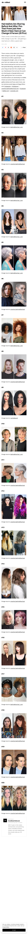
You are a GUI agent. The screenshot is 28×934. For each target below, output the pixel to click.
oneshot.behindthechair (17, 164)
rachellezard (14, 418)
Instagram (7, 86)
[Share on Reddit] (11, 47)
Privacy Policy (5, 927)
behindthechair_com (16, 127)
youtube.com (14, 91)
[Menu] (25, 2)
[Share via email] (14, 47)
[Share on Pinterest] (5, 47)
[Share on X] (8, 47)
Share (24, 47)
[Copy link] (17, 47)
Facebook (23, 88)
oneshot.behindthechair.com (10, 88)
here (14, 84)
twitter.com (5, 91)
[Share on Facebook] (2, 47)
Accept (14, 930)
